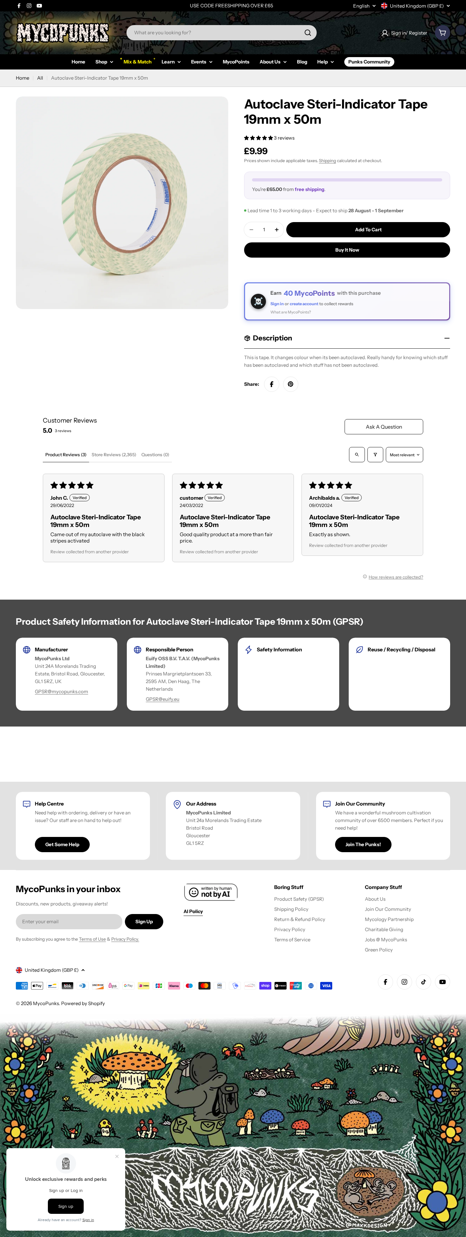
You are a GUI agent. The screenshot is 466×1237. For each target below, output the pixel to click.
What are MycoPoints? (290, 312)
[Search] (308, 32)
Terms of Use (92, 939)
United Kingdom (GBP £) (417, 6)
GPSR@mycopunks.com (61, 691)
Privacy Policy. (125, 939)
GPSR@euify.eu (162, 699)
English (361, 5)
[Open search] (357, 454)
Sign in (277, 303)
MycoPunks (46, 1003)
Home (22, 78)
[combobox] (221, 32)
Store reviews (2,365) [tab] (114, 454)
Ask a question (384, 427)
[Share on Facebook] (271, 384)
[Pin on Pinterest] (290, 384)
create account (304, 303)
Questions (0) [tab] (155, 454)
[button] (259, 138)
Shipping (327, 160)
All (40, 78)
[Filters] (375, 454)
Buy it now (347, 250)
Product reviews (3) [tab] (66, 454)
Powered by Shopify (83, 1003)
